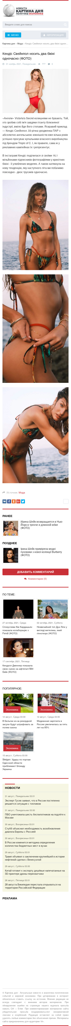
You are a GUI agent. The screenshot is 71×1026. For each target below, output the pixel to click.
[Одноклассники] (14, 501)
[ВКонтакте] (4, 501)
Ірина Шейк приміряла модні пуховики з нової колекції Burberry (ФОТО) (41, 552)
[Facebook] (9, 501)
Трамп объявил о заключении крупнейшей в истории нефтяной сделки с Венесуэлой (35, 858)
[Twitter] (23, 501)
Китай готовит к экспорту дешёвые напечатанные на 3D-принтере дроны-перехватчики (35, 872)
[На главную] (23, 11)
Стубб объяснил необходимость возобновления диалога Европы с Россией (32, 830)
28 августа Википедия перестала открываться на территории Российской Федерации (33, 886)
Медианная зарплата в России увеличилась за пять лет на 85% (52, 724)
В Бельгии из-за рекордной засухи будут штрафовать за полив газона (17, 724)
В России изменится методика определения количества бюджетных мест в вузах (30, 844)
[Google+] (18, 501)
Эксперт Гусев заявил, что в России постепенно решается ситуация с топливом (32, 802)
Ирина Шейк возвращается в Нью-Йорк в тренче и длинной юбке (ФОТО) (42, 525)
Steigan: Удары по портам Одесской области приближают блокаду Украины (16, 764)
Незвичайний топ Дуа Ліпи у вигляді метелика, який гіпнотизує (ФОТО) (52, 630)
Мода (22, 492)
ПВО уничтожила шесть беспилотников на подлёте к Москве (35, 816)
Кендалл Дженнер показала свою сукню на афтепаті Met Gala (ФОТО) (17, 668)
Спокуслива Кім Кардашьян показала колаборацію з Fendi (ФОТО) (17, 630)
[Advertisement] (35, 938)
